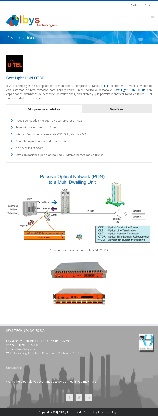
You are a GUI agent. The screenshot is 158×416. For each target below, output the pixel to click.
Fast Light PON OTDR (129, 90)
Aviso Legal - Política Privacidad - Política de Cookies (49, 353)
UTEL (105, 86)
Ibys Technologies (108, 412)
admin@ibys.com (26, 349)
